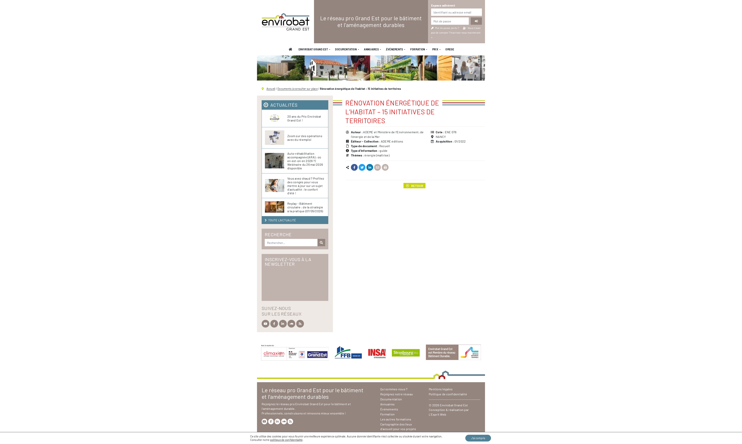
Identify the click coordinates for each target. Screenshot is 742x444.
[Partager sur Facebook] (354, 168)
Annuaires (371, 49)
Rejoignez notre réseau (396, 394)
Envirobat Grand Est (313, 49)
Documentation (346, 49)
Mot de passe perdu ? (447, 28)
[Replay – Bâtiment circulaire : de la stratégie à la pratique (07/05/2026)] (276, 207)
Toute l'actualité (282, 220)
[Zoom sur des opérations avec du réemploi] (276, 137)
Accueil (270, 88)
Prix (435, 49)
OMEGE (449, 49)
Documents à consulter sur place (297, 88)
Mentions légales (441, 389)
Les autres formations (395, 419)
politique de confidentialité (286, 439)
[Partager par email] (377, 168)
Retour (417, 185)
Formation (417, 49)
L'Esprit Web (437, 414)
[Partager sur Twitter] (362, 168)
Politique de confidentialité (448, 394)
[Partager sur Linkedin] (370, 168)
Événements (389, 409)
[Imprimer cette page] (385, 168)
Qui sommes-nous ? (393, 389)
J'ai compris (478, 438)
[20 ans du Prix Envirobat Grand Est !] (276, 118)
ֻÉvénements (394, 49)
